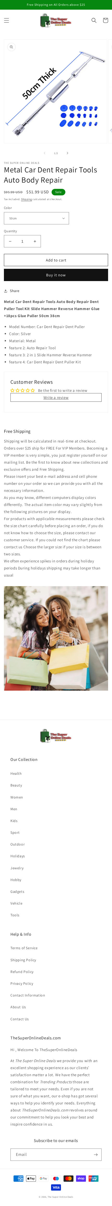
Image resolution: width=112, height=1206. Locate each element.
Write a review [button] (56, 397)
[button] (6, 20)
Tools (15, 915)
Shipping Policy (23, 960)
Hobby (15, 879)
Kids (13, 820)
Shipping (26, 199)
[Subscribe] (95, 1155)
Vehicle (16, 903)
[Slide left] (44, 153)
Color (8, 208)
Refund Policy (22, 971)
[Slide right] (67, 153)
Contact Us (19, 1019)
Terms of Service (24, 948)
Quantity (10, 231)
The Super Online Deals (60, 1196)
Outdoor (17, 844)
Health (16, 773)
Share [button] (15, 290)
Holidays (17, 856)
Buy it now (56, 274)
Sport (15, 832)
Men (13, 809)
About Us (18, 1007)
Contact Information (27, 995)
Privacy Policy (21, 983)
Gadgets (17, 891)
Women (16, 797)
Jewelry (16, 868)
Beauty (16, 785)
